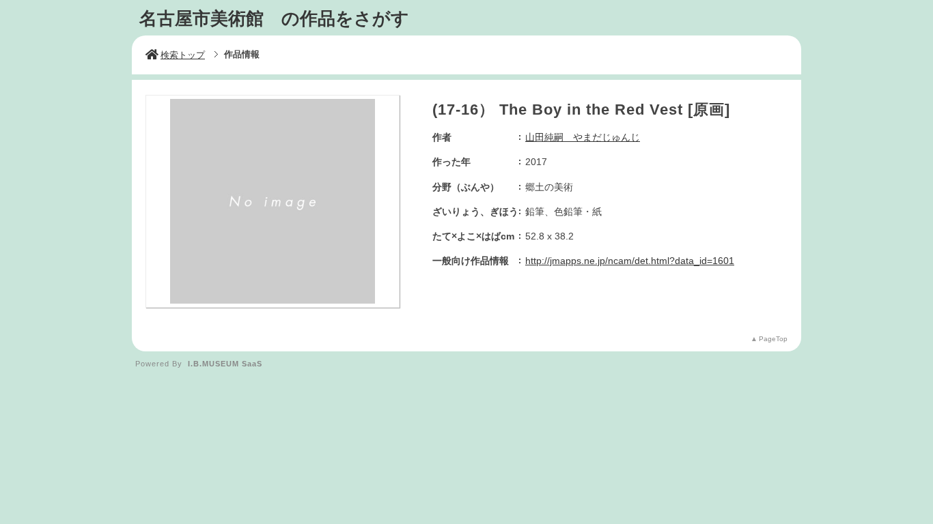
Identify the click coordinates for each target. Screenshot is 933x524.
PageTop (773, 339)
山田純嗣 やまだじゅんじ (582, 137)
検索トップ (183, 55)
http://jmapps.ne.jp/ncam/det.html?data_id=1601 (629, 260)
